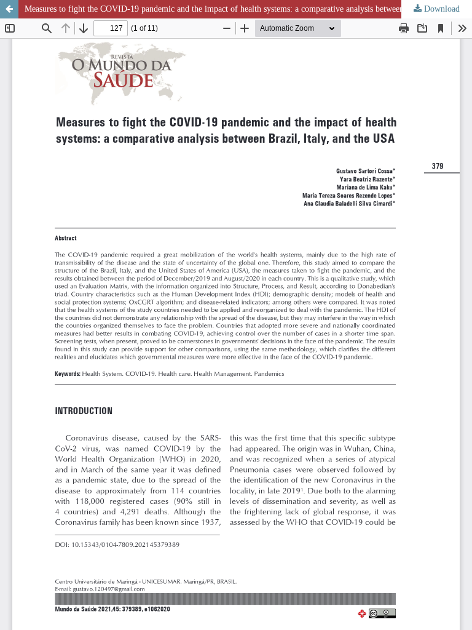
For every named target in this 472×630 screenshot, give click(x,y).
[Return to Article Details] (9, 9)
